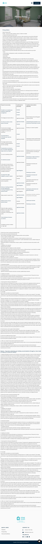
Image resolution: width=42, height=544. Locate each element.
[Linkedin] (29, 536)
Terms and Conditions (6, 533)
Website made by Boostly (23, 542)
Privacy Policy (4, 531)
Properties (3, 529)
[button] (39, 541)
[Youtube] (27, 536)
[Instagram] (25, 536)
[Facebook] (23, 536)
